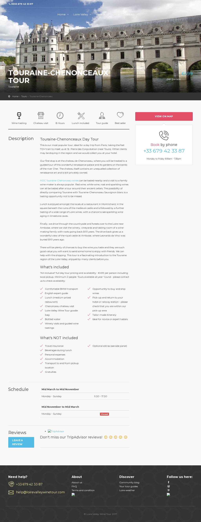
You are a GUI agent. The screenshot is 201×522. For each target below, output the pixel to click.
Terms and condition (83, 490)
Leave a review (17, 442)
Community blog (129, 482)
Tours (113, 14)
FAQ (74, 486)
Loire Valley (81, 14)
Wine (99, 14)
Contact (129, 14)
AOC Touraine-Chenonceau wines (59, 180)
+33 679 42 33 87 (164, 151)
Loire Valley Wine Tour (24, 13)
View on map (164, 116)
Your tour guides (128, 486)
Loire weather (127, 490)
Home (62, 14)
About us (77, 482)
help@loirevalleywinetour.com (40, 492)
